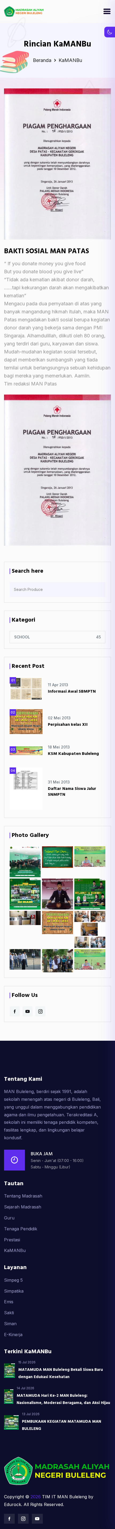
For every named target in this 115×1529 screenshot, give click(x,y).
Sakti (9, 1312)
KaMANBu (15, 1250)
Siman (10, 1323)
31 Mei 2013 (59, 782)
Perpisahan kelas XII (68, 725)
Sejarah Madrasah (22, 1207)
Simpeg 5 (13, 1280)
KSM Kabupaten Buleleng (73, 754)
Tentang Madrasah (23, 1196)
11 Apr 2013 (58, 684)
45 (98, 637)
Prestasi (12, 1239)
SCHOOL (22, 637)
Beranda (43, 60)
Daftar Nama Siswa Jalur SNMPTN (72, 792)
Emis (8, 1301)
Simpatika (14, 1291)
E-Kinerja (13, 1334)
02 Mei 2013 (59, 718)
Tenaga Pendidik (20, 1228)
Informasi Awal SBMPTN (72, 692)
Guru (9, 1217)
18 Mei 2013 (59, 747)
